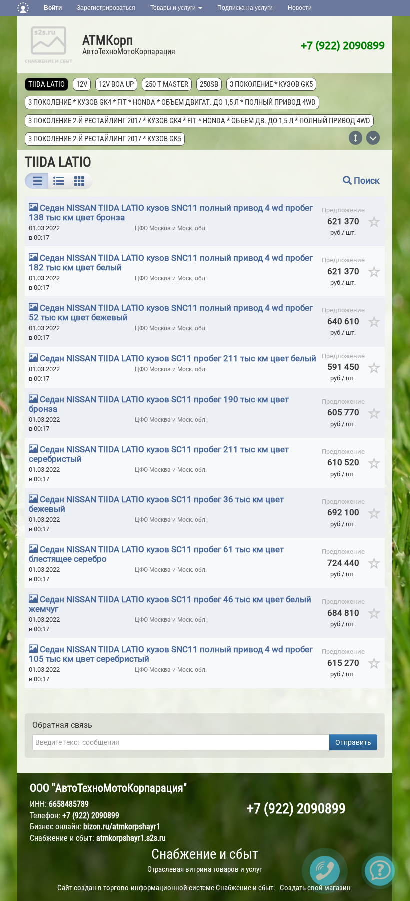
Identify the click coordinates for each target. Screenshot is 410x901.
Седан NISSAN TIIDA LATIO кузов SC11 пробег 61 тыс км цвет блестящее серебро (156, 554)
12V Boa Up (116, 84)
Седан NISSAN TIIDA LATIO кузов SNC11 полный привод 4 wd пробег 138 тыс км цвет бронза (171, 212)
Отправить (354, 742)
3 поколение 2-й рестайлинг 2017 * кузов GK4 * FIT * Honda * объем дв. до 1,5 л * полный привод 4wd (199, 121)
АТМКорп (107, 40)
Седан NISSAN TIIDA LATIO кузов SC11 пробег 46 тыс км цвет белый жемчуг (170, 604)
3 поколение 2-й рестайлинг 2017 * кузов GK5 (105, 139)
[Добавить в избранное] (374, 225)
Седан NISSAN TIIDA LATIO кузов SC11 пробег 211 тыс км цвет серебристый (159, 454)
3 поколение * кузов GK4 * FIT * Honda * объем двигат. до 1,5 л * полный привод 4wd (172, 102)
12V (82, 84)
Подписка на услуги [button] (245, 8)
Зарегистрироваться (106, 8)
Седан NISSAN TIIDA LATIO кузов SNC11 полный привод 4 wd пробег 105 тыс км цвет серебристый (171, 654)
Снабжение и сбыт (205, 854)
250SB (209, 84)
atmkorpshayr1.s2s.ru (131, 838)
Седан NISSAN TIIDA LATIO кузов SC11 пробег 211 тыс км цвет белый (178, 359)
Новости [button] (300, 8)
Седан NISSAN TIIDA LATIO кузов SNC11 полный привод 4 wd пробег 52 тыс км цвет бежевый (171, 312)
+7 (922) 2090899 (343, 45)
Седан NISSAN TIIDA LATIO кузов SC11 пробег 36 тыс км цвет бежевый (156, 504)
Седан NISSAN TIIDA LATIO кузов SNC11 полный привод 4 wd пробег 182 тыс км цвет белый (171, 262)
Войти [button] (53, 8)
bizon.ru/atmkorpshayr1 (122, 827)
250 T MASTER (167, 84)
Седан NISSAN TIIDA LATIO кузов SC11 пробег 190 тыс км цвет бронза (159, 404)
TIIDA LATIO (46, 84)
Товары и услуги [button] (174, 8)
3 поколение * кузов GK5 (271, 84)
